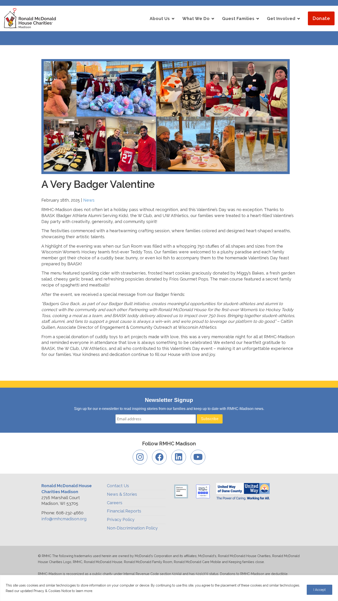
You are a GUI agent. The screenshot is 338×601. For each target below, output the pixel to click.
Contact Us (118, 485)
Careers (114, 502)
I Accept (319, 590)
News (89, 200)
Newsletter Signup (169, 400)
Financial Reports (124, 511)
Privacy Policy (121, 519)
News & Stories (122, 494)
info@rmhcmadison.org (63, 518)
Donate (321, 18)
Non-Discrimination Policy (132, 528)
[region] (169, 588)
